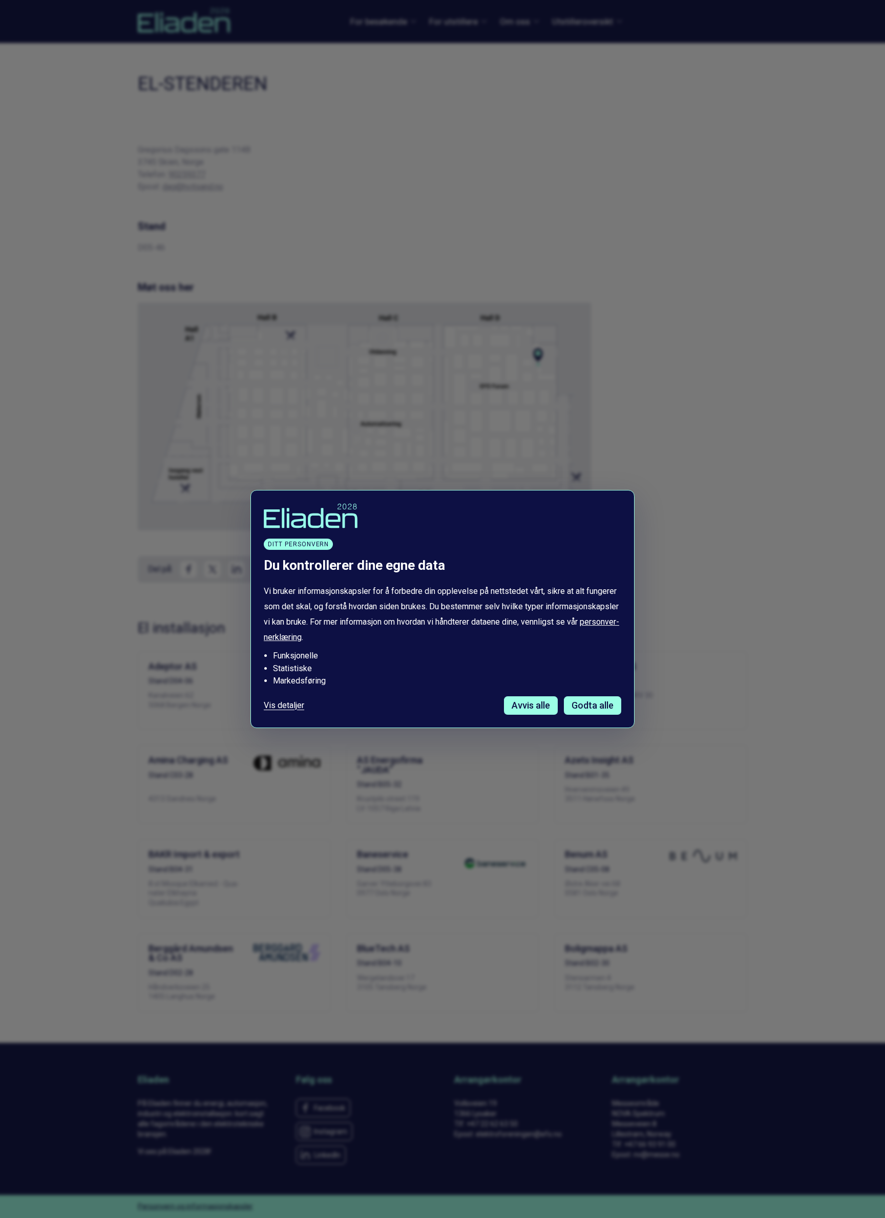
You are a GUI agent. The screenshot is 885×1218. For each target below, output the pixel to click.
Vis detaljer (284, 705)
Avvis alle (531, 705)
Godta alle (593, 705)
